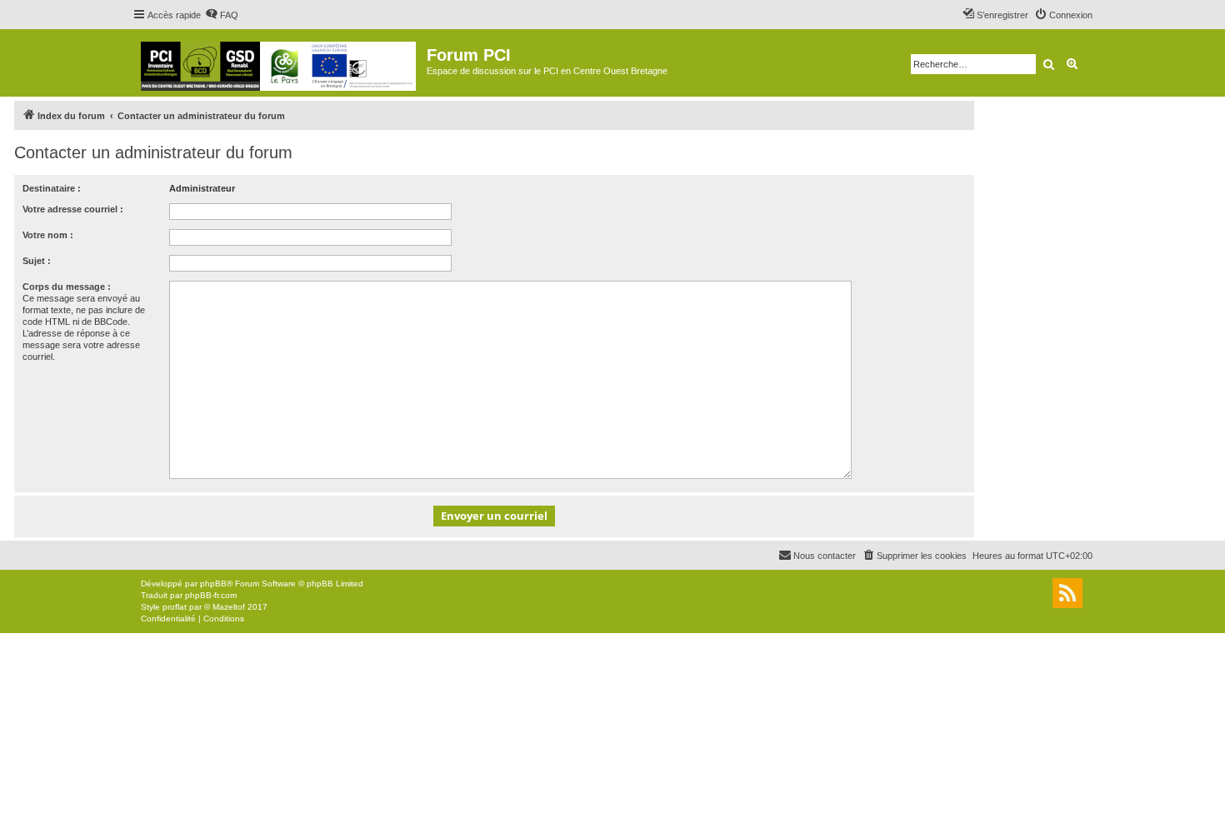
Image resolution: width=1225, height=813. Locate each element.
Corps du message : (66, 287)
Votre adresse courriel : (72, 209)
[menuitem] (221, 15)
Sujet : (36, 261)
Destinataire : (51, 188)
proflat (174, 606)
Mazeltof (228, 606)
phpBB (213, 583)
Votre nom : (47, 235)
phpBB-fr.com (211, 595)
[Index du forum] (279, 62)
